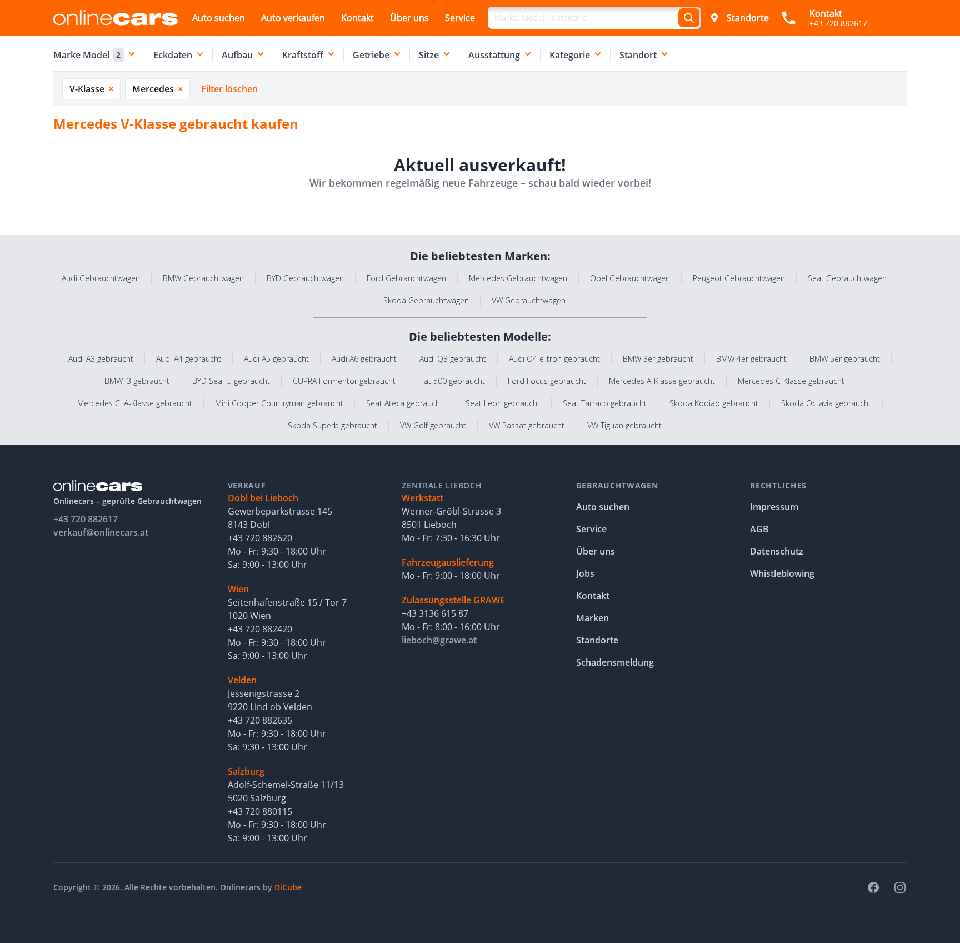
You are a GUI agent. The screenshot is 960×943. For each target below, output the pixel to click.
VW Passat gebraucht (526, 425)
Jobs (585, 573)
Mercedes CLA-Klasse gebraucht (134, 403)
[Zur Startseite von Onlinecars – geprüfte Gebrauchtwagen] (115, 17)
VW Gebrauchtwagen (529, 300)
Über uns (409, 18)
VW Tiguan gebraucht (624, 425)
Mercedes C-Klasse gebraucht (791, 381)
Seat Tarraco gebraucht (605, 403)
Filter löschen (229, 89)
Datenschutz (776, 551)
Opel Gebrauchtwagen (630, 278)
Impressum (774, 507)
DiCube (288, 887)
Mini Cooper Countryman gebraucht (279, 403)
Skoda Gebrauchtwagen (426, 300)
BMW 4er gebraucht (751, 358)
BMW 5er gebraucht (844, 358)
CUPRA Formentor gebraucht (344, 381)
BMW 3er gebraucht (658, 358)
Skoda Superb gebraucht (332, 425)
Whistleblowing (782, 573)
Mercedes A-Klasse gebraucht (662, 381)
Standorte (748, 18)
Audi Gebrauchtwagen (101, 278)
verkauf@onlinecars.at (100, 532)
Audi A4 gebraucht (188, 358)
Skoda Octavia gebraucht (826, 403)
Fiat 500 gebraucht (451, 381)
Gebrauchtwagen (617, 485)
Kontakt (357, 18)
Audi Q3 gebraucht (452, 358)
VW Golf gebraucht (433, 425)
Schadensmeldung (615, 662)
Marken (592, 618)
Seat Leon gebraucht (503, 403)
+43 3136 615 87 (435, 613)
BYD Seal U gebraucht (231, 381)
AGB (759, 529)
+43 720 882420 (260, 629)
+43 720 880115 (260, 811)
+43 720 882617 (85, 519)
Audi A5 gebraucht (276, 358)
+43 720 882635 (260, 720)
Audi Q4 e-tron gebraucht (554, 358)
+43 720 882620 (260, 538)
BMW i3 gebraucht (136, 381)
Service (460, 18)
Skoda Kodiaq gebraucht (713, 403)
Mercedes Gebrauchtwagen (518, 278)
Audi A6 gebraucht (364, 358)
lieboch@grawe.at (439, 640)
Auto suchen (218, 18)
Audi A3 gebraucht (100, 358)
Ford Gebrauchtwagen (406, 278)
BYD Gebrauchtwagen (305, 278)
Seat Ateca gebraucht (404, 403)
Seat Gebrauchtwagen (847, 278)
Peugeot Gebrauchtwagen (739, 278)
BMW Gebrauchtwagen (203, 278)
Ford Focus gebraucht (547, 381)
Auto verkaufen (293, 18)
